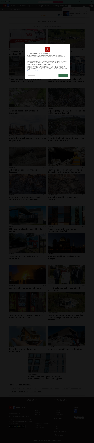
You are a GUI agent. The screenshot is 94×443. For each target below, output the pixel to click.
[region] (47, 61)
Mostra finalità (31, 75)
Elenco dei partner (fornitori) (33, 70)
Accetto (63, 75)
